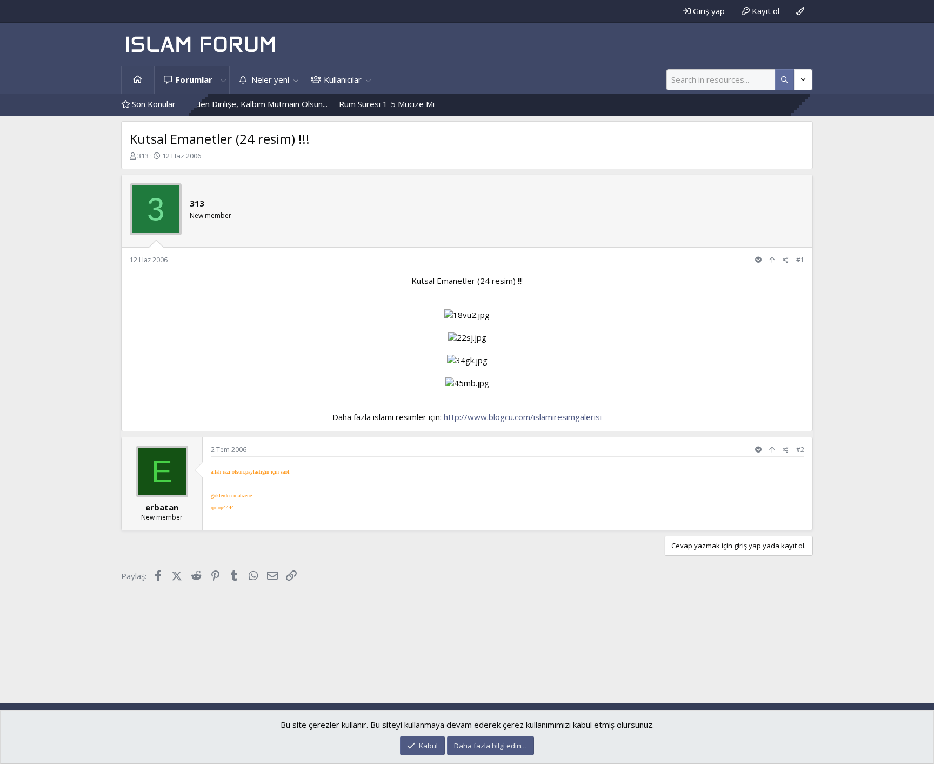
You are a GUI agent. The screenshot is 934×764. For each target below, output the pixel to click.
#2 (800, 449)
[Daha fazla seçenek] (784, 79)
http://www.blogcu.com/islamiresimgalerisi (523, 416)
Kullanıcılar (343, 79)
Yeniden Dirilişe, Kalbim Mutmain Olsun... (233, 103)
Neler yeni (270, 79)
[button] (223, 80)
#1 (800, 259)
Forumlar (194, 79)
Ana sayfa (138, 80)
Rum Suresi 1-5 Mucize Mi (366, 103)
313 (143, 156)
